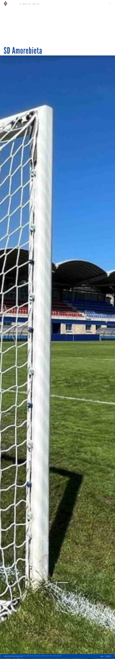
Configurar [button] (102, 656)
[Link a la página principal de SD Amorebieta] (10, 3)
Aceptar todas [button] (108, 656)
